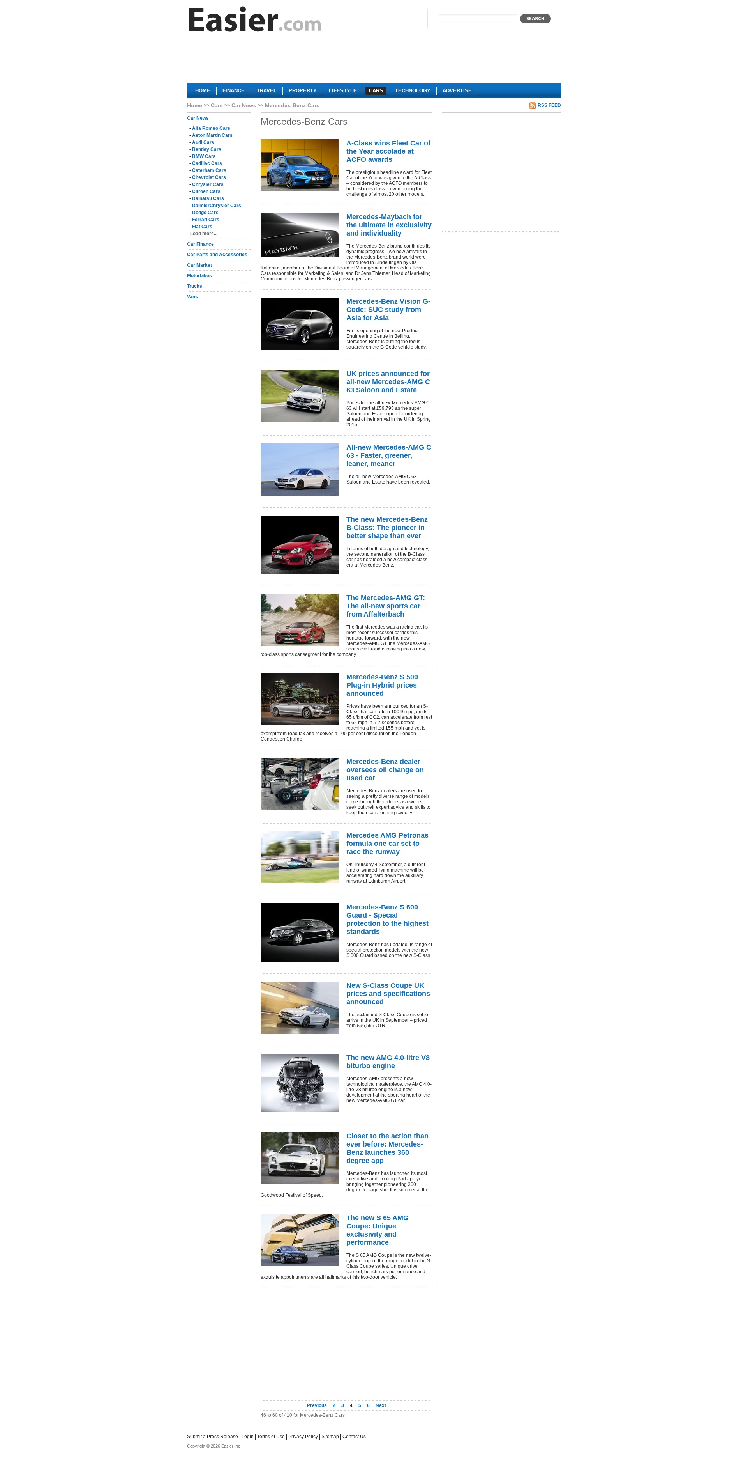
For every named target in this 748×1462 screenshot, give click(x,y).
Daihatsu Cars (208, 198)
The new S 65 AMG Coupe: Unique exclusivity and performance (377, 1230)
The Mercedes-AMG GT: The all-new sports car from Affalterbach (385, 606)
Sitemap (330, 1436)
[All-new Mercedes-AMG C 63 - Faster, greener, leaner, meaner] (300, 469)
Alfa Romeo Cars (211, 128)
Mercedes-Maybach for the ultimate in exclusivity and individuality (389, 225)
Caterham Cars (209, 170)
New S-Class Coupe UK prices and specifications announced (388, 994)
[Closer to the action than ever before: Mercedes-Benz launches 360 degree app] (300, 1158)
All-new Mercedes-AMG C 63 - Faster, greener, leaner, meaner (388, 455)
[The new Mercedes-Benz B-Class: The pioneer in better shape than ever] (300, 545)
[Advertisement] (374, 60)
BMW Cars (204, 156)
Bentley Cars (206, 149)
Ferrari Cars (205, 219)
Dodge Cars (205, 212)
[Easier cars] (255, 20)
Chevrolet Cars (209, 177)
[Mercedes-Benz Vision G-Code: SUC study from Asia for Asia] (300, 324)
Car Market (199, 265)
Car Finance (200, 244)
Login (248, 1436)
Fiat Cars (202, 226)
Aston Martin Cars (212, 135)
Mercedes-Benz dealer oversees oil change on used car (385, 770)
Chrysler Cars (208, 184)
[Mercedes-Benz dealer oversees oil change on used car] (300, 784)
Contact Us (354, 1436)
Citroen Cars (206, 191)
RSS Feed (549, 105)
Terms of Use (271, 1436)
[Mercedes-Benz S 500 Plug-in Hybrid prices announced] (300, 699)
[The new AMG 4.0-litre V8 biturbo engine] (300, 1083)
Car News (243, 105)
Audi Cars (203, 142)
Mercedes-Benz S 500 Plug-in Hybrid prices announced (382, 685)
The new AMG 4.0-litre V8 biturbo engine (388, 1062)
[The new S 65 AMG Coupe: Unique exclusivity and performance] (300, 1240)
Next (381, 1405)
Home (194, 105)
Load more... (203, 233)
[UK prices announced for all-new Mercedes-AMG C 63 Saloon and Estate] (300, 396)
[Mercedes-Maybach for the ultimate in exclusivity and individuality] (300, 235)
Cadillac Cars (207, 163)
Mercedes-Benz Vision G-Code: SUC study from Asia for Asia (388, 310)
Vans (192, 296)
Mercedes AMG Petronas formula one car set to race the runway (387, 843)
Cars (217, 105)
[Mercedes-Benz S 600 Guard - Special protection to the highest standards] (300, 932)
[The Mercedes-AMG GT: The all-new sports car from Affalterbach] (300, 620)
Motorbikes (199, 275)
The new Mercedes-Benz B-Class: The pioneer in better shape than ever (387, 528)
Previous (317, 1405)
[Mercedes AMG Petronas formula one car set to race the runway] (300, 857)
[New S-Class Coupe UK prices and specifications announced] (300, 1008)
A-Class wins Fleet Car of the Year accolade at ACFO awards (388, 151)
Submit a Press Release (212, 1436)
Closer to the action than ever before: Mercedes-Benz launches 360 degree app (387, 1148)
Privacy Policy (303, 1436)
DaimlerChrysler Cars (216, 205)
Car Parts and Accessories (217, 254)
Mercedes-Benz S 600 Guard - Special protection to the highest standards (387, 919)
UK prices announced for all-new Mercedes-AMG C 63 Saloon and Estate (388, 382)
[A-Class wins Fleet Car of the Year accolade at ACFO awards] (300, 165)
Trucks (194, 286)
